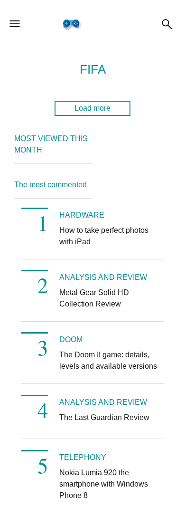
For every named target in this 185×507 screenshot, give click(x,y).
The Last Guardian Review (104, 417)
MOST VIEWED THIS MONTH (51, 144)
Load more (92, 108)
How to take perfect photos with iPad (103, 236)
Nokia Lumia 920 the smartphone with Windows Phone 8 (103, 484)
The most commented (50, 185)
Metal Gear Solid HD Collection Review (94, 298)
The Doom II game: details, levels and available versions (108, 360)
